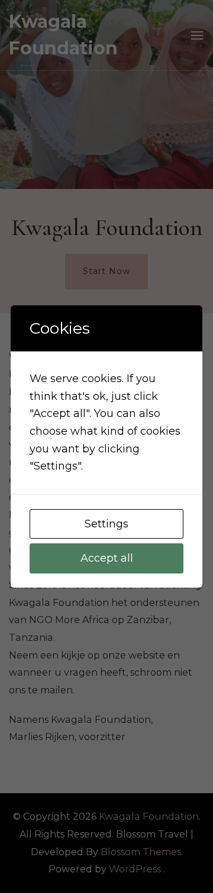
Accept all (106, 558)
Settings (106, 523)
